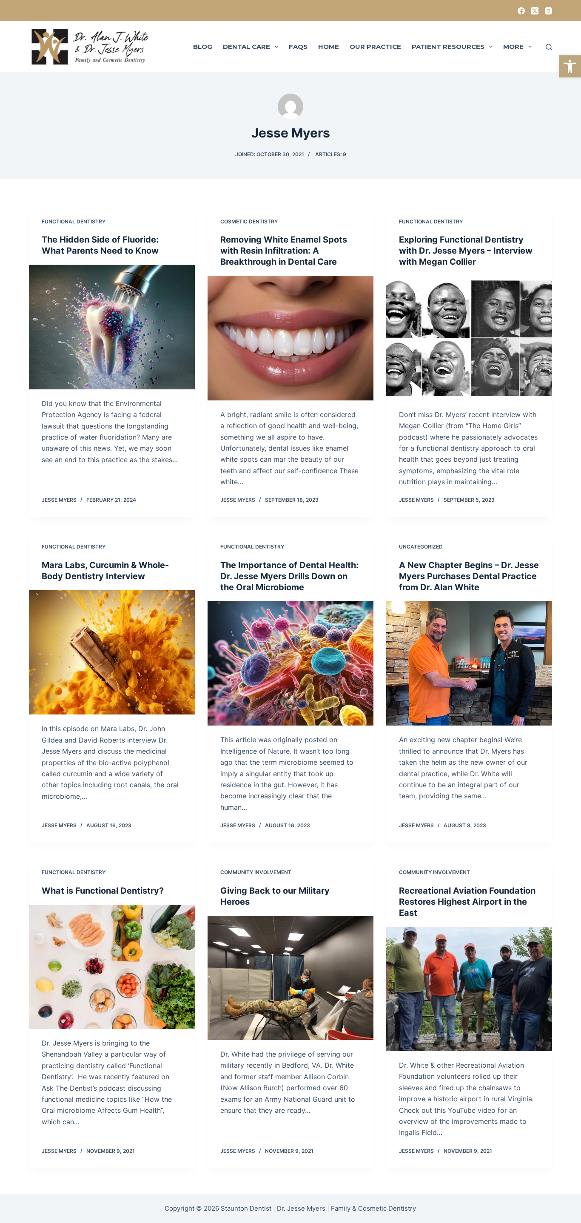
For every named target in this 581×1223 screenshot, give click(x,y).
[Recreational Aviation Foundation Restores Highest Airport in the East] (469, 989)
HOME (328, 47)
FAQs (298, 47)
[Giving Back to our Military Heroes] (290, 978)
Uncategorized (421, 546)
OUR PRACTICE (375, 47)
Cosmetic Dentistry (249, 221)
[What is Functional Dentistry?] (112, 967)
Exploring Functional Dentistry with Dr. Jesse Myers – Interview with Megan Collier (466, 250)
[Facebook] (521, 10)
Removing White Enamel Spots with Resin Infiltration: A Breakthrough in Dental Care (283, 250)
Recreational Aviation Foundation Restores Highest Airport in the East (467, 902)
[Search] (549, 47)
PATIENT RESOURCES (448, 47)
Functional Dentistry (73, 221)
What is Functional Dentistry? (103, 891)
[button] (570, 66)
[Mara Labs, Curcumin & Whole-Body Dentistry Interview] (112, 652)
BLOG (202, 47)
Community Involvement (255, 872)
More (513, 47)
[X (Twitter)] (534, 10)
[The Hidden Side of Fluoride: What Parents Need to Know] (112, 327)
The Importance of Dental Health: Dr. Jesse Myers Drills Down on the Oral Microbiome (289, 576)
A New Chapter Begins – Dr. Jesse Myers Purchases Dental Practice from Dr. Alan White (469, 576)
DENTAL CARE (246, 47)
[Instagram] (548, 10)
